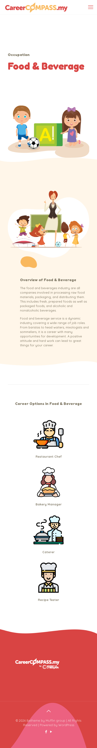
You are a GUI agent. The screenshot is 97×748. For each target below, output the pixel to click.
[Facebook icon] (46, 731)
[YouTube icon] (51, 731)
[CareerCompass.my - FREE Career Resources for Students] (36, 7)
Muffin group (55, 720)
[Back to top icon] (48, 711)
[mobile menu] (91, 7)
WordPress (66, 725)
